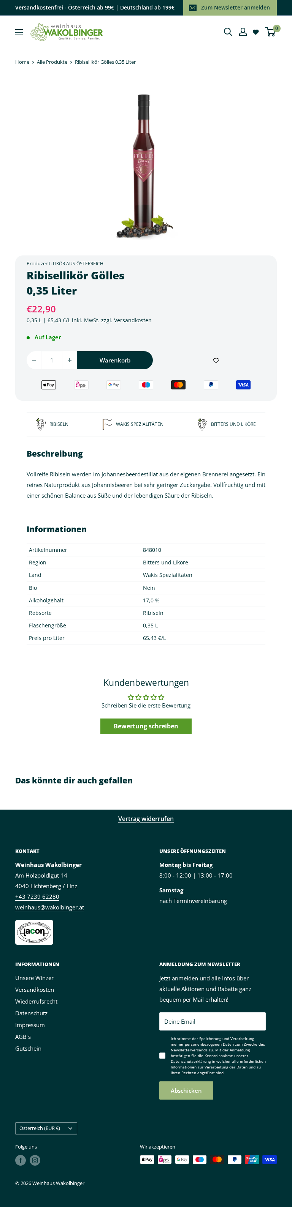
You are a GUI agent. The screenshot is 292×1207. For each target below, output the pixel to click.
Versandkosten (133, 320)
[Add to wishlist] (216, 360)
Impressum (30, 1025)
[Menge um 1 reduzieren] (34, 360)
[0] (270, 31)
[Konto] (243, 32)
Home (22, 61)
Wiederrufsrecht (36, 1001)
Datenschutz (31, 1013)
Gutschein (28, 1048)
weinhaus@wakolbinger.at (49, 907)
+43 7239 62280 (37, 896)
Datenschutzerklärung (191, 1061)
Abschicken (186, 1090)
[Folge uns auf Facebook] (20, 1160)
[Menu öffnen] (19, 32)
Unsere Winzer (34, 978)
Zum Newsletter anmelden (235, 7)
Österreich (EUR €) (39, 1128)
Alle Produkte (52, 61)
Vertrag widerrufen (146, 819)
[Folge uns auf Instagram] (35, 1160)
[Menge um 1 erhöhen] (69, 360)
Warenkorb (115, 360)
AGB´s (23, 1036)
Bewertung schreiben (146, 726)
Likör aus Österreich (78, 263)
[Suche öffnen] (228, 32)
